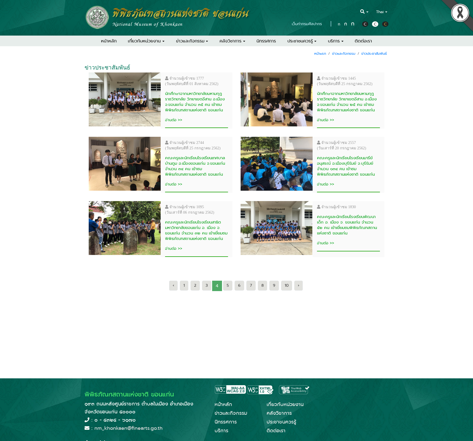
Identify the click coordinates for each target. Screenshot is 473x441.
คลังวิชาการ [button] (230, 41)
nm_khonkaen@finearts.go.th (128, 428)
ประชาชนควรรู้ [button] (300, 41)
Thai (380, 11)
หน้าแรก (320, 53)
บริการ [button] (334, 41)
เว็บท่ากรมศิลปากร (307, 24)
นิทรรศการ (266, 41)
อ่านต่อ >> (173, 120)
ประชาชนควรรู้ (281, 421)
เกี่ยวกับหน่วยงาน (285, 404)
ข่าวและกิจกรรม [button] (190, 41)
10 (287, 285)
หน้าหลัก (109, 41)
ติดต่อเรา (363, 41)
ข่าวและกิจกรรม (343, 53)
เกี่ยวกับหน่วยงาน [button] (144, 41)
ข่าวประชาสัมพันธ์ (374, 53)
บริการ (221, 430)
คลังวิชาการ (279, 413)
